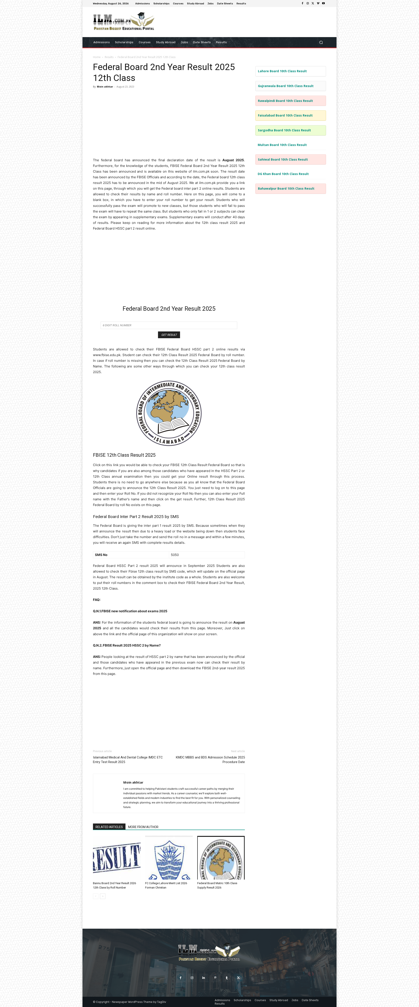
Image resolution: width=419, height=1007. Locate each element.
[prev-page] (95, 896)
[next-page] (102, 896)
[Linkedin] (203, 978)
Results (109, 57)
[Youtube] (323, 3)
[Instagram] (307, 3)
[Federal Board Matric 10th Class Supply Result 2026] (221, 858)
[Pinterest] (215, 978)
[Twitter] (313, 3)
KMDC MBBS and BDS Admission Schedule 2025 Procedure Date (210, 759)
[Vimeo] (318, 3)
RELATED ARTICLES (109, 827)
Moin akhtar (105, 86)
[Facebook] (302, 3)
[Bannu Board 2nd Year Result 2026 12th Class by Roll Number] (117, 858)
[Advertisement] (169, 123)
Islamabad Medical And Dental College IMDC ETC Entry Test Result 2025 (128, 759)
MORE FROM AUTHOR (143, 827)
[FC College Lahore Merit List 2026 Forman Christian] (169, 858)
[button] (321, 42)
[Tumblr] (227, 978)
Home (97, 57)
